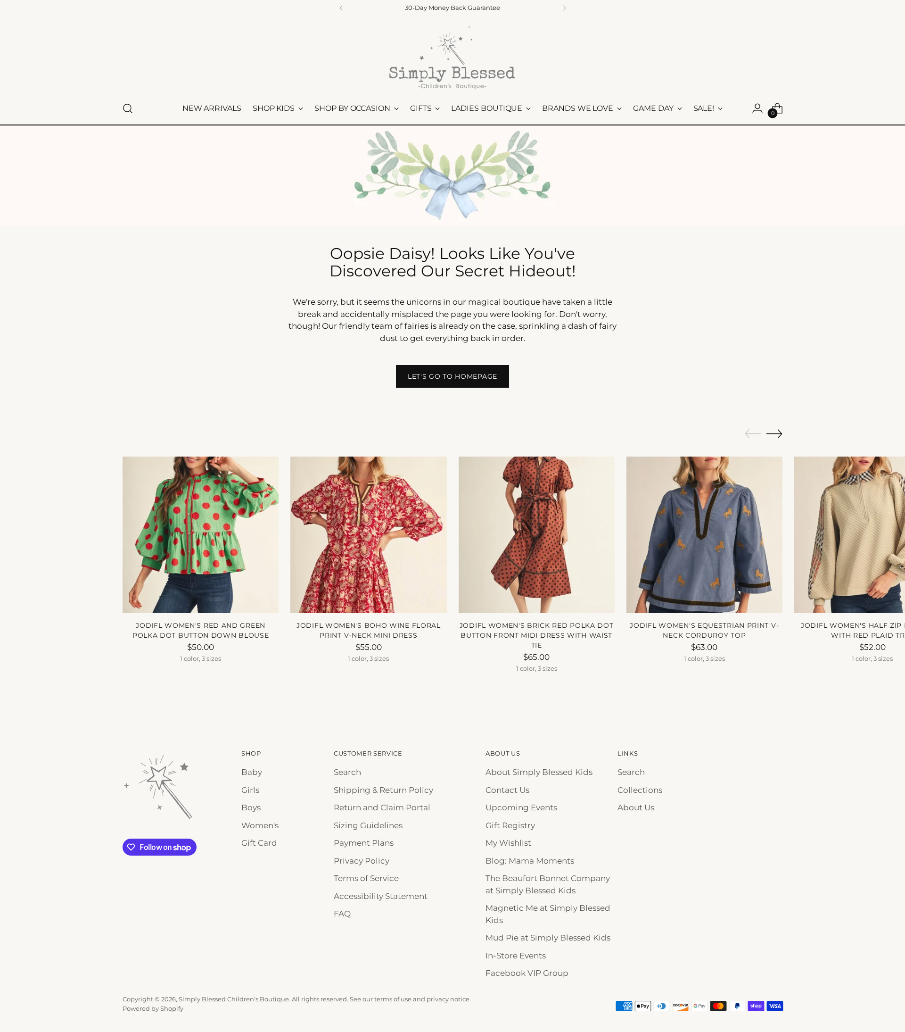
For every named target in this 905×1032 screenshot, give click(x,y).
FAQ (342, 913)
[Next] (564, 8)
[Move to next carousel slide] (774, 433)
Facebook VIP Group (526, 973)
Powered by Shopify (153, 1008)
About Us (635, 807)
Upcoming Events (521, 807)
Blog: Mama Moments (529, 861)
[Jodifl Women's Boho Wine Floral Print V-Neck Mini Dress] (368, 535)
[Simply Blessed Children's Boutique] (452, 57)
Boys (251, 807)
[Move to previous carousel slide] (753, 434)
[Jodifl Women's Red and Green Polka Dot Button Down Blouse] (201, 535)
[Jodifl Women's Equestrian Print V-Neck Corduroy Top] (704, 535)
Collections (639, 790)
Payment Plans (364, 843)
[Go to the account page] (757, 108)
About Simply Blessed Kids (538, 772)
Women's (260, 825)
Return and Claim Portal (382, 807)
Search (347, 772)
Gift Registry (510, 825)
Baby (251, 772)
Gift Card (259, 843)
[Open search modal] (127, 108)
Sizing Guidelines (368, 825)
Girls (250, 790)
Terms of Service (366, 878)
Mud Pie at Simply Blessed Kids (547, 937)
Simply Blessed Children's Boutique (234, 999)
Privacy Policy (361, 861)
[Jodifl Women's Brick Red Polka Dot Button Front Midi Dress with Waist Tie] (537, 535)
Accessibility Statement (381, 896)
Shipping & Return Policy (383, 790)
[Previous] (341, 8)
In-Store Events (515, 955)
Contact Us (507, 790)
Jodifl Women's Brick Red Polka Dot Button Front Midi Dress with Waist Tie (537, 635)
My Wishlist (508, 843)
